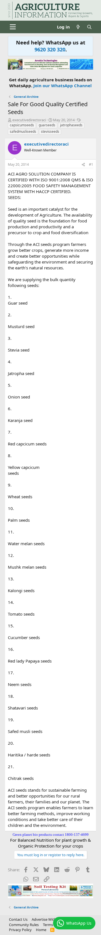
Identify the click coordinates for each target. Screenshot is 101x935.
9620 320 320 (50, 49)
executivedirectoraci (29, 119)
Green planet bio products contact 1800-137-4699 (51, 834)
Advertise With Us (46, 919)
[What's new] (78, 27)
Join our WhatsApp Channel (62, 85)
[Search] (89, 27)
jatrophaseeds (71, 125)
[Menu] (12, 26)
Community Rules (24, 924)
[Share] (83, 165)
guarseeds (47, 125)
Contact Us (18, 919)
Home (41, 929)
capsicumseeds (22, 125)
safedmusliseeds (23, 131)
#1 (91, 164)
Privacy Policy (20, 929)
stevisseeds (50, 131)
